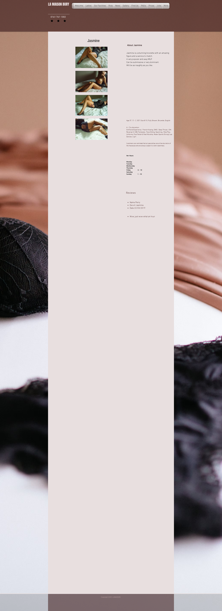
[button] (110, 6)
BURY (58, 4)
